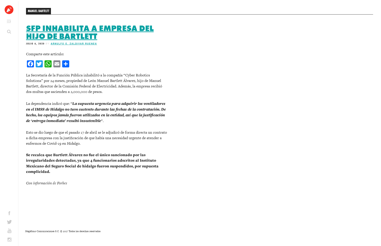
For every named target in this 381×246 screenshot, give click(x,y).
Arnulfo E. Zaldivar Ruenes (74, 43)
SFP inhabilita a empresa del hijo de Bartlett (90, 32)
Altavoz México (9, 9)
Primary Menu (9, 21)
